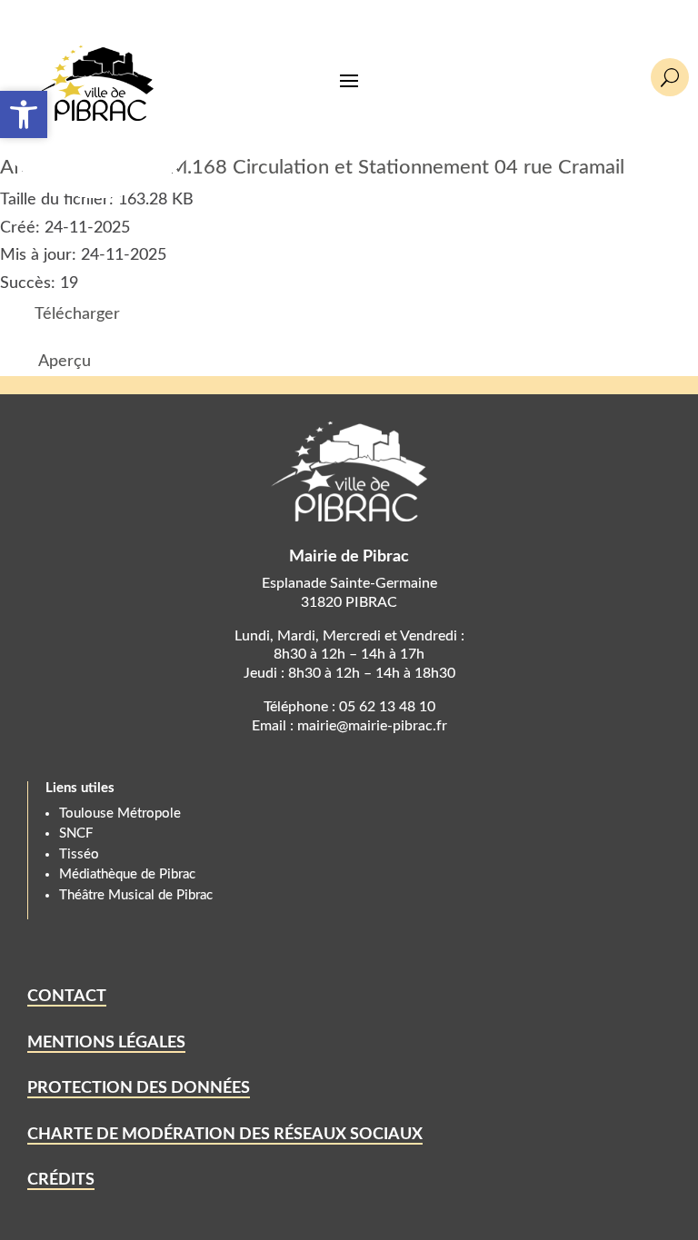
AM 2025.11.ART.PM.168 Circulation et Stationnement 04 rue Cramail (312, 167)
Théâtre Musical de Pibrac (136, 895)
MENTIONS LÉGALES (106, 1043)
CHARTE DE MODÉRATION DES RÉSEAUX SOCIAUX (225, 1134)
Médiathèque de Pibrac (127, 874)
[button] (23, 114)
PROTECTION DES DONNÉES (138, 1088)
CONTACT (66, 996)
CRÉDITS (61, 1180)
